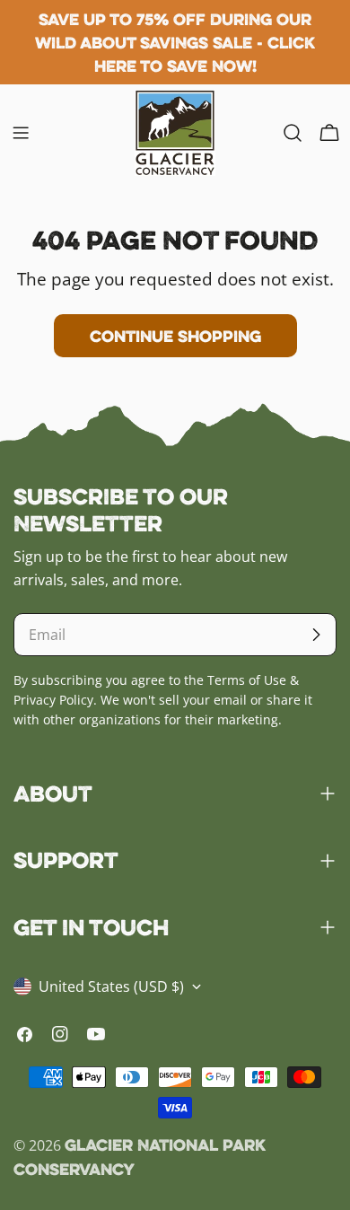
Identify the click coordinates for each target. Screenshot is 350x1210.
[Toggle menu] (21, 133)
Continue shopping (175, 335)
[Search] (293, 133)
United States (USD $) (111, 986)
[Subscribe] (316, 634)
